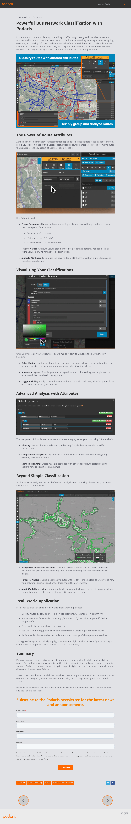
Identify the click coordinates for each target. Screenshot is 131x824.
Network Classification (63, 782)
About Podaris (105, 4)
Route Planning (35, 782)
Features (21, 782)
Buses (47, 782)
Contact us (94, 687)
